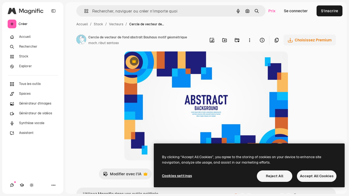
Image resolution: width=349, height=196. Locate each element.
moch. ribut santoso (103, 43)
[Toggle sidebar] (53, 11)
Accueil (82, 24)
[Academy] (21, 185)
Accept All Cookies (316, 176)
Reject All (274, 176)
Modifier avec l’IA (122, 175)
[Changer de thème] (31, 185)
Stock (98, 24)
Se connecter (296, 10)
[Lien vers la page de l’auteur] (81, 40)
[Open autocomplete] (84, 11)
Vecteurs (116, 24)
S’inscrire (329, 10)
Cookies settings (177, 175)
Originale (160, 62)
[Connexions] (12, 185)
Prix (272, 10)
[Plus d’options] (249, 40)
